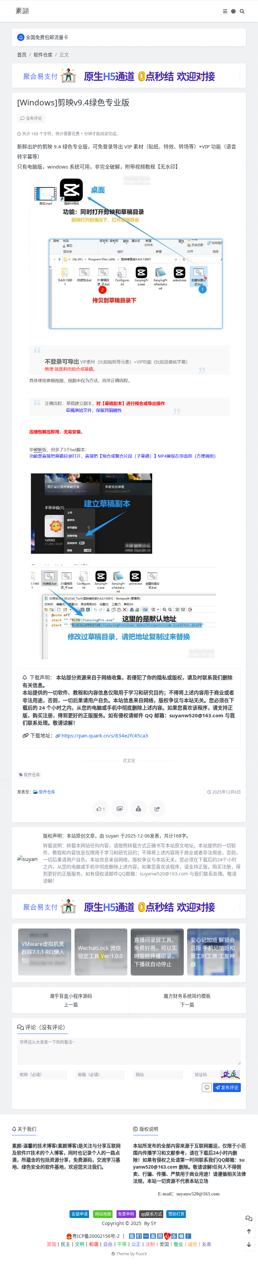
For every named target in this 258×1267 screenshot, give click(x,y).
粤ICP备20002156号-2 (96, 1236)
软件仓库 (43, 54)
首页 (22, 54)
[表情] (207, 1087)
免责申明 (126, 1214)
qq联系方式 (151, 1214)
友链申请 (80, 1214)
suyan (112, 835)
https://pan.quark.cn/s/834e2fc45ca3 (104, 735)
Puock (141, 1254)
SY (153, 1223)
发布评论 (229, 1087)
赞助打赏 (176, 1214)
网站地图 (103, 1214)
